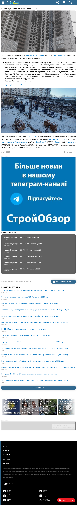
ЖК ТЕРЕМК (32, 136)
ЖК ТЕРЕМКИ (59, 55)
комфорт (71, 142)
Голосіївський (40, 142)
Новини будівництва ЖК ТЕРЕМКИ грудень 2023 (22, 238)
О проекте (6, 455)
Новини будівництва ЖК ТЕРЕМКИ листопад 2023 (23, 244)
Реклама (6, 451)
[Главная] (13, 2)
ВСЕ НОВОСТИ (38, 388)
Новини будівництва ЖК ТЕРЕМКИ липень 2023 (22, 270)
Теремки (57, 142)
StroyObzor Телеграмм (12, 483)
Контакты (6, 447)
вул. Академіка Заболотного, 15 (14, 142)
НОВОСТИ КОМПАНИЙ (10, 286)
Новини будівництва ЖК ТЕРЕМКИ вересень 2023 (23, 257)
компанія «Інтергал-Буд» (57, 139)
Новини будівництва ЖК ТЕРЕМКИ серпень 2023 (22, 263)
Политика (6, 459)
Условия (6, 463)
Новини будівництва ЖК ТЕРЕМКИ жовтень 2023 (22, 251)
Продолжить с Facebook (65, 281)
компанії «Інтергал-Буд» (35, 55)
